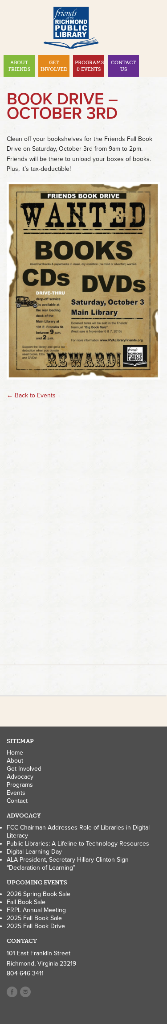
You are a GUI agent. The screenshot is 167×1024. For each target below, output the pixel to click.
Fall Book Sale (26, 902)
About (15, 760)
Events (16, 793)
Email (25, 992)
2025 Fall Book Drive (36, 926)
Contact (17, 801)
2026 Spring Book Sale (38, 894)
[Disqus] (83, 531)
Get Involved (24, 768)
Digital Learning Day (34, 851)
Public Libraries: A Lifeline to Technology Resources (78, 843)
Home (15, 752)
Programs (20, 785)
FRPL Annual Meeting (36, 910)
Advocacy (20, 776)
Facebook (12, 992)
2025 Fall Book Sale (34, 918)
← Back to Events (31, 395)
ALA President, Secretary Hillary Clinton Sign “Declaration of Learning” (68, 863)
